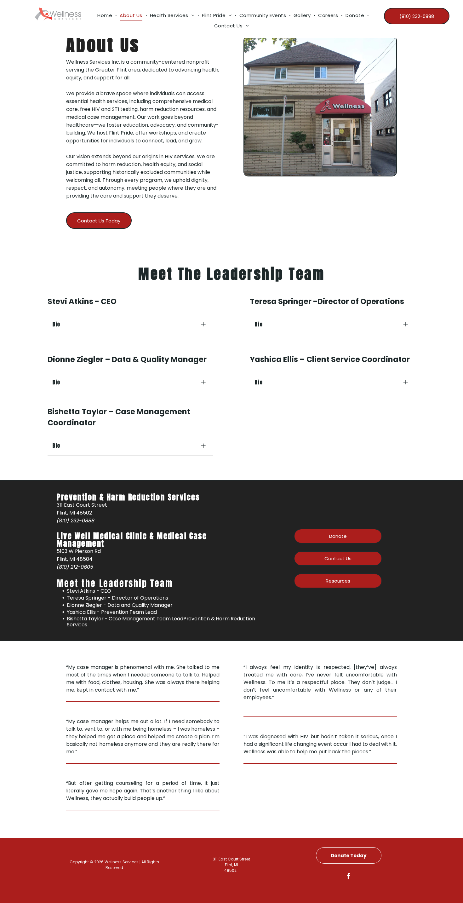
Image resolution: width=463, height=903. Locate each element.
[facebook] (348, 877)
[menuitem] (105, 15)
